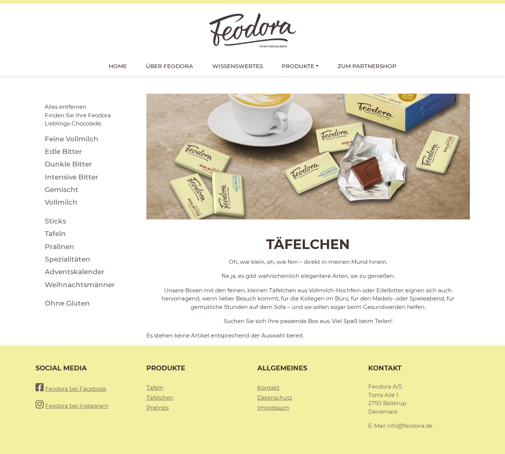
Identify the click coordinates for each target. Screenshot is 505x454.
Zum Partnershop (367, 66)
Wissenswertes (237, 66)
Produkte (298, 66)
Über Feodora (169, 66)
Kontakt (268, 387)
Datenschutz (274, 397)
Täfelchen (159, 397)
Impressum (273, 407)
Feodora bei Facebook (75, 388)
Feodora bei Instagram (76, 405)
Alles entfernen (66, 106)
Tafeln (154, 387)
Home (118, 66)
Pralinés (157, 407)
